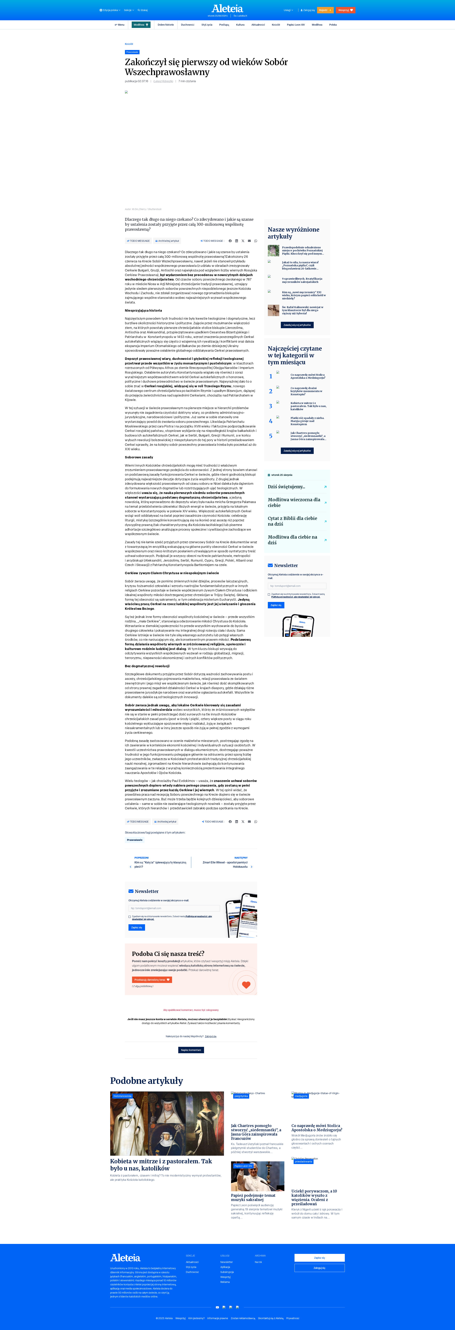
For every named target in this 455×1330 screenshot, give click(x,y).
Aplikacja (225, 1267)
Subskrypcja (227, 1272)
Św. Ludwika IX (240, 15)
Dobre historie (166, 24)
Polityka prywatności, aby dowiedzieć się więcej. (295, 596)
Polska (333, 24)
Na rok (258, 1262)
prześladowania (303, 1161)
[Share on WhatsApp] (255, 240)
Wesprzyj (343, 10)
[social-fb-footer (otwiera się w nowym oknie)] (224, 1307)
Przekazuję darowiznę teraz (150, 979)
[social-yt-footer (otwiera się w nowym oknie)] (217, 1307)
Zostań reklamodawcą (243, 1318)
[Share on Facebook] (230, 240)
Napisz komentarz (191, 1050)
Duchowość (187, 24)
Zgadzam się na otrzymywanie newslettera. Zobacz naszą (172, 918)
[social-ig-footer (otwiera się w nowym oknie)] (237, 1307)
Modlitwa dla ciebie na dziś (292, 540)
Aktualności (258, 24)
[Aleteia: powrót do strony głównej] (227, 8)
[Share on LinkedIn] (236, 240)
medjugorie (301, 1096)
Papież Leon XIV (296, 24)
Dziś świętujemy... (286, 487)
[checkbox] (130, 917)
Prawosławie (134, 840)
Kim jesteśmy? (196, 1318)
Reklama (225, 1282)
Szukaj (144, 10)
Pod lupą (224, 24)
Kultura (240, 24)
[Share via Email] (249, 240)
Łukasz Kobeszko (163, 81)
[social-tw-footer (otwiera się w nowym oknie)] (230, 1307)
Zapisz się (136, 927)
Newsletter (226, 1262)
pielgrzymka (241, 1096)
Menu (121, 24)
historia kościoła (122, 1096)
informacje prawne (217, 1318)
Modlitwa (139, 24)
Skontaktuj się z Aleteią (270, 1318)
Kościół (276, 24)
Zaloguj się (309, 10)
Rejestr (323, 10)
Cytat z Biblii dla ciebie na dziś (292, 521)
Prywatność (292, 1318)
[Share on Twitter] (243, 240)
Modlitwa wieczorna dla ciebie (294, 502)
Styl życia (207, 24)
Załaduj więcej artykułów (297, 325)
